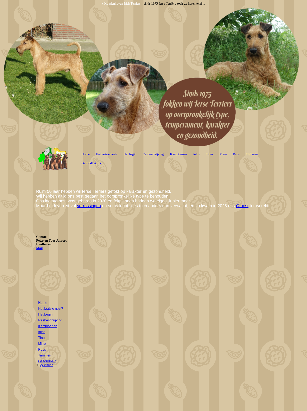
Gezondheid (89, 163)
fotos (196, 154)
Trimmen (252, 154)
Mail (39, 248)
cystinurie (46, 365)
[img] (153, 73)
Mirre (223, 154)
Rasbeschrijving (153, 154)
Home (85, 154)
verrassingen (89, 205)
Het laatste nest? (106, 154)
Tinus (209, 154)
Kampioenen (178, 154)
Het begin (129, 154)
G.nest (242, 205)
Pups (236, 154)
